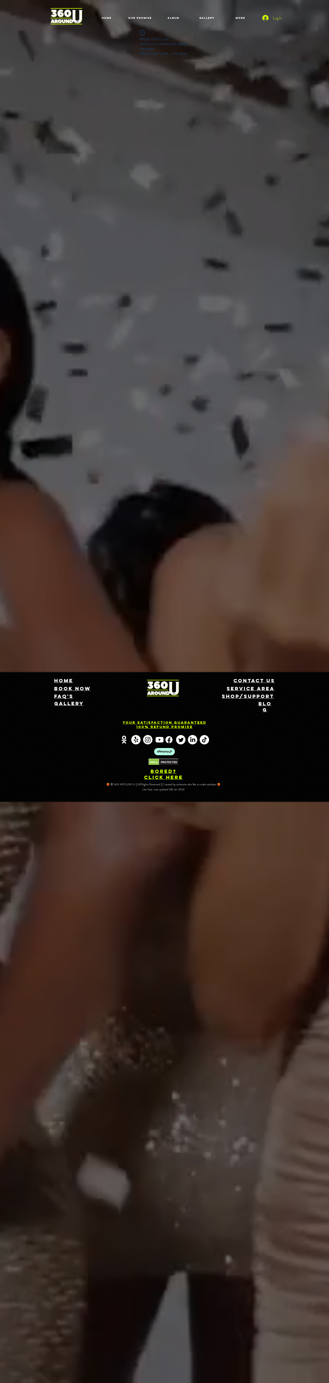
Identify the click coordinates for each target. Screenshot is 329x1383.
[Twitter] (180, 739)
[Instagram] (147, 739)
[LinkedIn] (192, 739)
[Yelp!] (136, 739)
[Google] (124, 739)
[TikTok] (204, 739)
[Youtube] (159, 739)
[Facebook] (169, 739)
